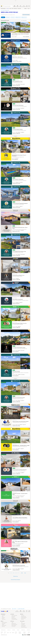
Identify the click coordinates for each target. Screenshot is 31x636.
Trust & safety (23, 624)
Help (21, 622)
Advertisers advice (4, 625)
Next (25, 572)
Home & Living (3, 619)
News (10, 632)
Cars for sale (22, 615)
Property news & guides (14, 615)
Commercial (19, 8)
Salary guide (3, 626)
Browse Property (3, 8)
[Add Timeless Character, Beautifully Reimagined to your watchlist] (29, 187)
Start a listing (17, 611)
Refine (3, 17)
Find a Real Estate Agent (14, 619)
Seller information (23, 626)
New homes (15, 8)
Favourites (24, 611)
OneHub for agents (14, 618)
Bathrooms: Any (24, 17)
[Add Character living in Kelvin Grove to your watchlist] (29, 88)
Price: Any (12, 17)
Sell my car (22, 619)
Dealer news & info (23, 618)
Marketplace (3, 614)
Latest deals (3, 615)
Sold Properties (13, 616)
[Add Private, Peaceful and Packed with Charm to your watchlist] (29, 453)
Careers (8, 632)
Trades (12, 622)
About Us (5, 632)
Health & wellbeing (14, 625)
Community (22, 621)
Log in (29, 6)
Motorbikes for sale (23, 616)
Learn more (14, 608)
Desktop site (2, 632)
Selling (25, 8)
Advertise (13, 632)
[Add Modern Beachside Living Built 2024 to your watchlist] (29, 549)
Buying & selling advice (23, 617)
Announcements (23, 623)
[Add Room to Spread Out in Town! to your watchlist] (29, 64)
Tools (28, 8)
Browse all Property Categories (15, 579)
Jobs (2, 621)
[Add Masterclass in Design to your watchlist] (29, 355)
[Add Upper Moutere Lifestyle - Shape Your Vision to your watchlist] (29, 23)
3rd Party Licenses (23, 625)
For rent (10, 8)
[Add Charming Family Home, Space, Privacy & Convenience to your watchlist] (29, 138)
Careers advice (3, 623)
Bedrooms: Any (18, 17)
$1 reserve (3, 618)
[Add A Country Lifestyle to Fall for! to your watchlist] (29, 112)
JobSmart (3, 624)
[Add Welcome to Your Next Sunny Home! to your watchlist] (29, 381)
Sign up (27, 6)
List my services (13, 626)
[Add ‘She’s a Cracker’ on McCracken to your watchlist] (29, 162)
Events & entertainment (14, 624)
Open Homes (13, 617)
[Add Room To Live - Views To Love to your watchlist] (29, 40)
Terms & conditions (20, 632)
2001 (22, 572)
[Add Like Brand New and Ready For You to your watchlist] (29, 259)
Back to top (16, 576)
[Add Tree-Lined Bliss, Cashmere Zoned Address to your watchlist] (29, 501)
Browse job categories (4, 622)
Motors (22, 614)
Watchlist (21, 611)
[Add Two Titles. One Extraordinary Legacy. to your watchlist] (29, 331)
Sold (12, 8)
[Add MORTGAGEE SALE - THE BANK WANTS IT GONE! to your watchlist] (29, 429)
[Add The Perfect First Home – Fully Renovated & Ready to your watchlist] (29, 477)
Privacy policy (16, 632)
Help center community (24, 627)
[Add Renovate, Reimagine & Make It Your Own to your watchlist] (29, 307)
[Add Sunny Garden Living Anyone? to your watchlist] (29, 283)
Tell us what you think (21, 608)
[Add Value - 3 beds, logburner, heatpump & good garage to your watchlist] (29, 525)
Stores (2, 616)
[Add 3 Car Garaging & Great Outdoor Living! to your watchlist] (29, 235)
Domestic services (14, 623)
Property (13, 614)
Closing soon (3, 617)
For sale (8, 8)
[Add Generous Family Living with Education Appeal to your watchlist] (29, 405)
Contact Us (29, 632)
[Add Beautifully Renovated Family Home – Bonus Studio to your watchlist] (29, 211)
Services (13, 621)
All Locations (7, 17)
